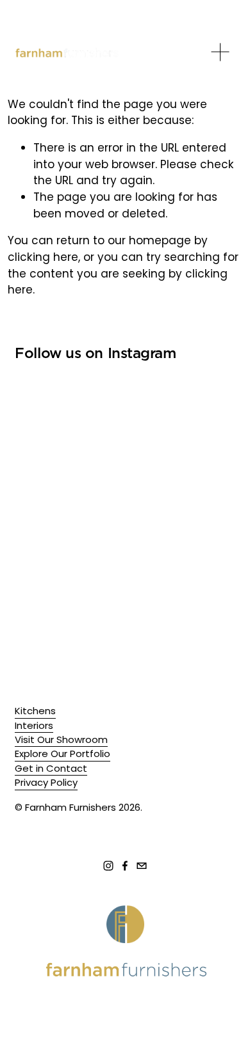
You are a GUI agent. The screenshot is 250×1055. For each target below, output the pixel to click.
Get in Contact (51, 768)
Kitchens (35, 710)
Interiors (34, 725)
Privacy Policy (46, 782)
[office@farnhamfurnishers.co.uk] (142, 866)
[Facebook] (125, 866)
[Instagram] (108, 866)
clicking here (43, 257)
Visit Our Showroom (61, 739)
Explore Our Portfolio (62, 753)
